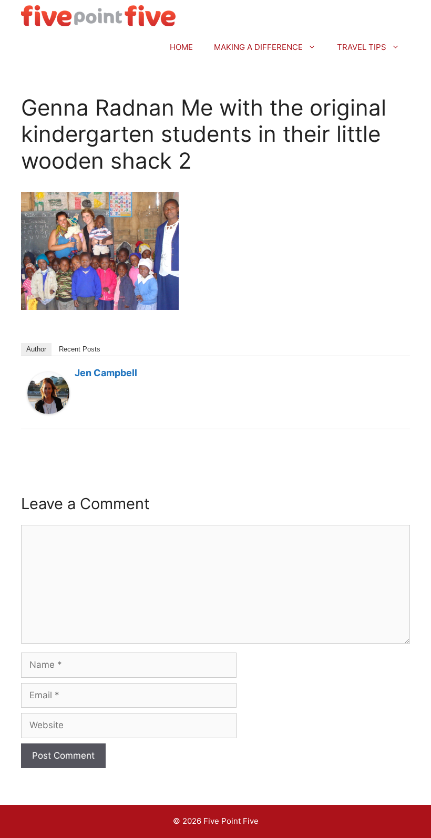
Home (181, 47)
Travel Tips (361, 47)
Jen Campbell (106, 372)
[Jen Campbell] (48, 411)
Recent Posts (79, 349)
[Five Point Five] (98, 16)
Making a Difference (258, 47)
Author (36, 349)
